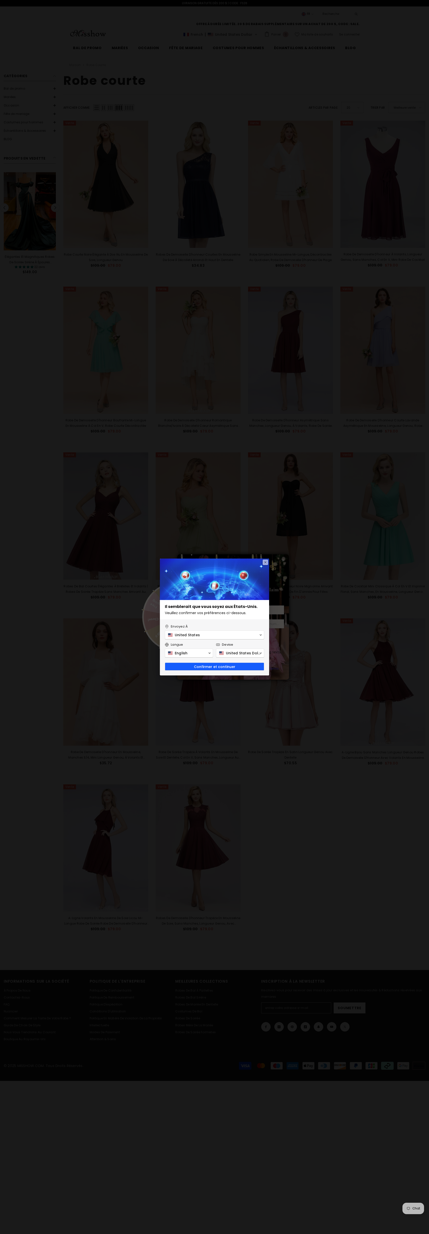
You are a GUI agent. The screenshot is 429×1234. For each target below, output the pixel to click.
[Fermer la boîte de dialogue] (265, 562)
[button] (214, 635)
